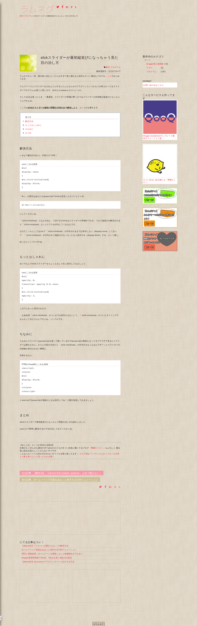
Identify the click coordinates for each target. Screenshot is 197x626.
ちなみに (29, 128)
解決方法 (29, 121)
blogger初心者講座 (155, 63)
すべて (148, 59)
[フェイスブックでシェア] (62, 7)
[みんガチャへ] (160, 217)
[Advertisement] (98, 34)
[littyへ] (160, 241)
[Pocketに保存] (71, 7)
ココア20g (84, 453)
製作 (108, 67)
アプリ (149, 67)
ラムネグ (37, 9)
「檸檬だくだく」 (97, 447)
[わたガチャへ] (160, 196)
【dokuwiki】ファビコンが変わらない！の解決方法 (45, 545)
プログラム (115, 67)
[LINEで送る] (75, 7)
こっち (108, 75)
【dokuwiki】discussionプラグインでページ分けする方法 (48, 561)
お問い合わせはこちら (153, 85)
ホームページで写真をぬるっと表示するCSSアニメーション (66, 479)
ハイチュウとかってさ (101, 453)
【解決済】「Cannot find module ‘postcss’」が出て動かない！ (67, 473)
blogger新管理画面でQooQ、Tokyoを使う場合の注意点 (47, 557)
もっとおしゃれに (33, 125)
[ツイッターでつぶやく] (57, 7)
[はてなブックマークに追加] (66, 7)
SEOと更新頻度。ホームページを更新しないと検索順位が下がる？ (52, 553)
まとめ (28, 132)
